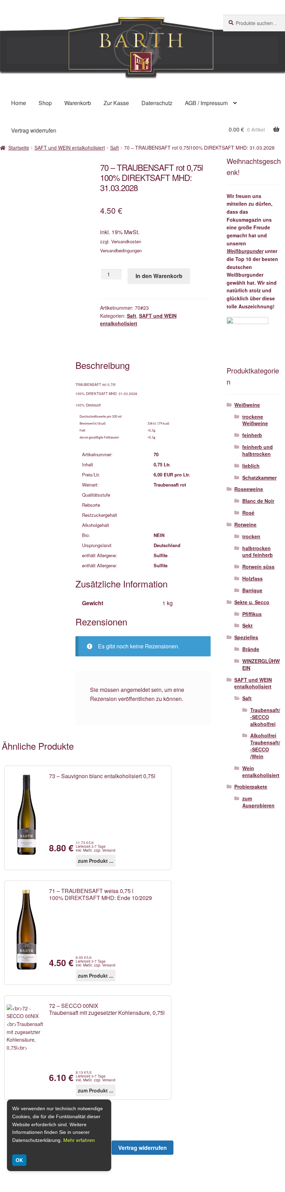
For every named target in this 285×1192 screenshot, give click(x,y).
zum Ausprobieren (258, 802)
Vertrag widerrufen (33, 130)
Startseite (18, 147)
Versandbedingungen (121, 250)
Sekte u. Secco (251, 602)
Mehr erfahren (79, 1140)
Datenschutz (156, 103)
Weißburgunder (245, 250)
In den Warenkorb (159, 276)
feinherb (252, 435)
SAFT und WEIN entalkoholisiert (69, 147)
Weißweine (247, 404)
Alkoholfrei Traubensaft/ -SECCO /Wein (265, 745)
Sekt (247, 625)
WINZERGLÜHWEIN (261, 664)
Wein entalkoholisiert (260, 772)
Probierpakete (250, 786)
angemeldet (135, 690)
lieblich (251, 465)
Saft (114, 147)
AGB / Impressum (206, 103)
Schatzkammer (259, 477)
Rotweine (245, 524)
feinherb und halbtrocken (257, 450)
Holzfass (252, 578)
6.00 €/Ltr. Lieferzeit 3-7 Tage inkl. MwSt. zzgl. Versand (95, 961)
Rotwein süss (258, 566)
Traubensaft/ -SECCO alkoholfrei (265, 716)
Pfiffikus (252, 613)
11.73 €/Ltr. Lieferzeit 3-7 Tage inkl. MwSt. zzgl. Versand (95, 846)
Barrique (252, 590)
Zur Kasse (116, 103)
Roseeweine (248, 489)
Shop (45, 103)
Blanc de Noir (258, 500)
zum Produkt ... (95, 860)
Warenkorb (77, 103)
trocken (251, 536)
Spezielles (246, 637)
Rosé (248, 512)
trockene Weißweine (255, 420)
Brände (250, 649)
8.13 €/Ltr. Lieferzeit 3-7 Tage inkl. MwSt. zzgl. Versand (95, 1076)
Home (18, 103)
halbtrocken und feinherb (257, 552)
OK (19, 1160)
